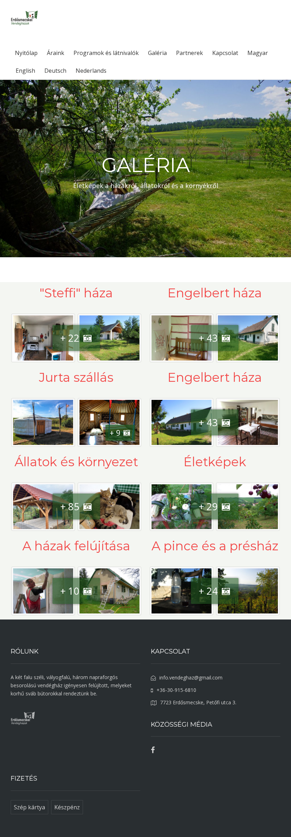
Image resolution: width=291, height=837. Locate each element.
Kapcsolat (225, 53)
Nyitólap (26, 53)
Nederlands (91, 71)
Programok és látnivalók (106, 53)
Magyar (257, 53)
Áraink (55, 53)
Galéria (157, 53)
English (25, 71)
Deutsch (55, 71)
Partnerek (189, 53)
